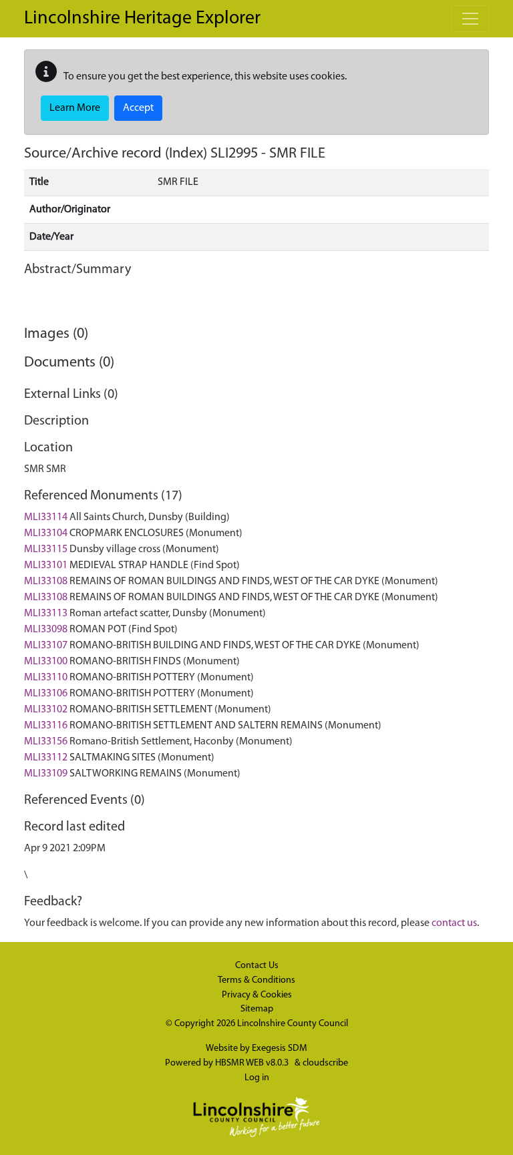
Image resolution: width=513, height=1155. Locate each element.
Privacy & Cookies (257, 995)
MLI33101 (45, 565)
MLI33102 (45, 709)
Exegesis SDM (279, 1049)
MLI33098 (45, 629)
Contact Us (257, 966)
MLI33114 (45, 517)
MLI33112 (45, 757)
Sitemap (256, 1009)
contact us (454, 923)
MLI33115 (45, 549)
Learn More (74, 108)
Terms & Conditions (256, 980)
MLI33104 (45, 533)
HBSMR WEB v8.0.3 (253, 1063)
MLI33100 (45, 661)
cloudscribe (325, 1063)
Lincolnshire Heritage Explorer (142, 18)
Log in (256, 1078)
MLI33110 (45, 677)
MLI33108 (45, 581)
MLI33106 (45, 693)
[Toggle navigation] (470, 18)
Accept (138, 108)
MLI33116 (45, 725)
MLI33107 (45, 645)
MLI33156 (45, 741)
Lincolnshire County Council (292, 1024)
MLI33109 (45, 773)
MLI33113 (45, 613)
